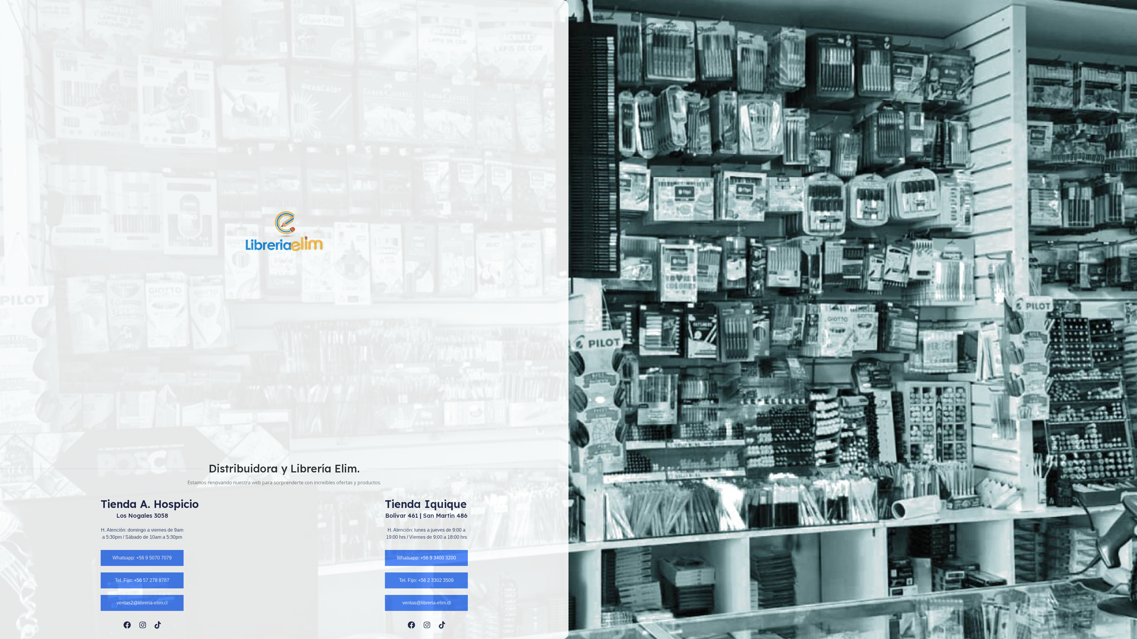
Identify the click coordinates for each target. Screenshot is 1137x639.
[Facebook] (127, 625)
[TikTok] (158, 625)
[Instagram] (142, 625)
